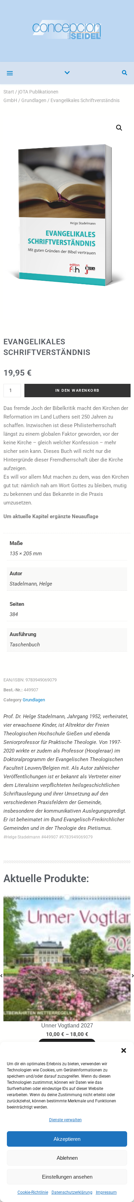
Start (8, 91)
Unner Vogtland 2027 (67, 1025)
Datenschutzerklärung (72, 1192)
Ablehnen (67, 1158)
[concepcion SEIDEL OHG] (67, 31)
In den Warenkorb (77, 390)
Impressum (106, 1192)
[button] (123, 1050)
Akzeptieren (67, 1139)
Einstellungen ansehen (67, 1177)
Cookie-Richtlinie (33, 1192)
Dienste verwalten (65, 1119)
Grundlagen (33, 100)
